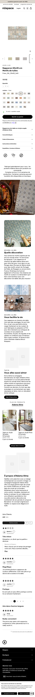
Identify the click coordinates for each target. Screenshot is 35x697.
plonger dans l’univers (17, 445)
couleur (7, 90)
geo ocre (25, 93)
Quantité (5, 83)
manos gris (12, 102)
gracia (8, 98)
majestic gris (4, 102)
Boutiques (6, 655)
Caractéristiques (8, 135)
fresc (20, 93)
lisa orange (20, 98)
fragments (16, 93)
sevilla (20, 106)
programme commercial (26, 4)
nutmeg (29, 102)
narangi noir (20, 102)
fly (12, 93)
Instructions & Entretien (9, 144)
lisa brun (16, 98)
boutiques (16, 4)
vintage (25, 106)
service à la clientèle (8, 4)
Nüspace (5, 650)
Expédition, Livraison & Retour (11, 148)
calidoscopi (8, 93)
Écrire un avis (14, 523)
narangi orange (25, 102)
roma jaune (8, 106)
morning (16, 102)
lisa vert (25, 98)
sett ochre (16, 106)
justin (12, 98)
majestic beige (29, 98)
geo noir (29, 93)
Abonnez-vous (7, 666)
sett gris (12, 106)
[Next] (32, 421)
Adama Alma (7, 65)
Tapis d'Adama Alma (11, 397)
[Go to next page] (23, 601)
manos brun (8, 102)
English (19, 8)
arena (4, 93)
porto (4, 106)
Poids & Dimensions (8, 139)
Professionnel (7, 660)
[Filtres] (27, 522)
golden (4, 98)
